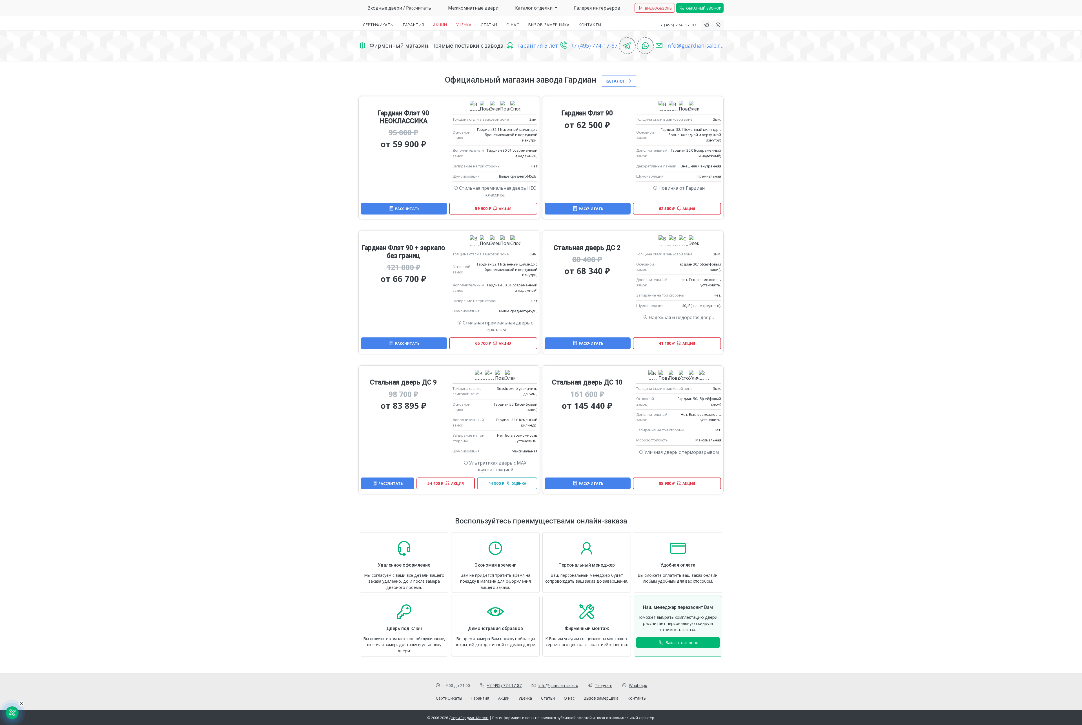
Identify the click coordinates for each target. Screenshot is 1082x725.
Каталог (616, 81)
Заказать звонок (681, 642)
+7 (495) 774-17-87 (677, 25)
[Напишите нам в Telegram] (706, 25)
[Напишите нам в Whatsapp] (718, 25)
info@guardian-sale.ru (695, 45)
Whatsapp (638, 685)
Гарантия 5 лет (537, 45)
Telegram (603, 685)
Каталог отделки (534, 8)
